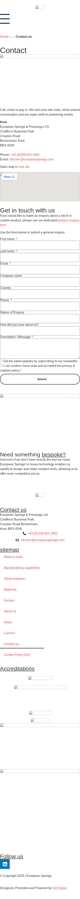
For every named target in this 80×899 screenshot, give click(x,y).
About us (10, 611)
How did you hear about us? (19, 324)
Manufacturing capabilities (22, 567)
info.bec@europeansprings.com (31, 159)
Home (4, 36)
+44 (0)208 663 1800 (25, 154)
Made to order (13, 557)
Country (5, 288)
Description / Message (15, 337)
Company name (11, 275)
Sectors (9, 600)
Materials (10, 589)
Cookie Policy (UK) (17, 654)
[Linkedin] (5, 864)
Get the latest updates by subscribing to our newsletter (40, 361)
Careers (9, 633)
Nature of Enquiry (12, 312)
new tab (23, 166)
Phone (5, 300)
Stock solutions (14, 578)
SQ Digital (59, 888)
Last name (7, 251)
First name (7, 239)
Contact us (11, 644)
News (8, 622)
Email (4, 263)
